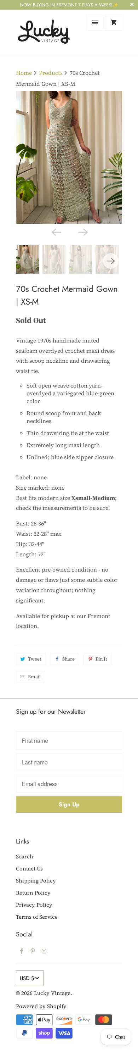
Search (24, 856)
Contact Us (29, 868)
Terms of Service (37, 916)
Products (51, 73)
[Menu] (95, 22)
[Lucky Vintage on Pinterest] (33, 951)
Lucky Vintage (52, 993)
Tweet (34, 659)
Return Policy (33, 892)
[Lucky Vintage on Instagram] (44, 951)
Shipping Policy (36, 880)
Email (34, 677)
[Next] (82, 231)
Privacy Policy (34, 904)
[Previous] (55, 231)
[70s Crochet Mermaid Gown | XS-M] (69, 157)
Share (68, 659)
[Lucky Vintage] (44, 32)
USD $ (27, 978)
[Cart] (113, 22)
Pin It (101, 659)
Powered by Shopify (41, 1006)
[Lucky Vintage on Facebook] (21, 951)
